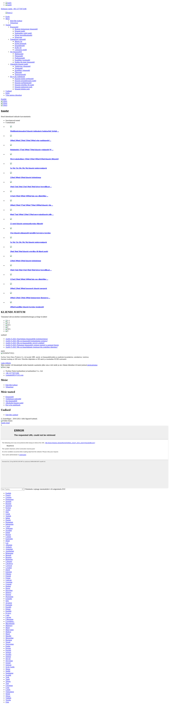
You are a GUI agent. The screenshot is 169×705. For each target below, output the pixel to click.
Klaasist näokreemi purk (23, 87)
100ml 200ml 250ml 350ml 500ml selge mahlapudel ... (30, 140)
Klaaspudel (14, 27)
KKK (8, 93)
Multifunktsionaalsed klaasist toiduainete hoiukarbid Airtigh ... (34, 131)
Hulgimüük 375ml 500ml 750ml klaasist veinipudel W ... (31, 150)
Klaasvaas (18, 37)
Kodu (8, 17)
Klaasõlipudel (20, 46)
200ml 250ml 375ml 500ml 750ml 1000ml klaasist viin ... (31, 205)
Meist (8, 19)
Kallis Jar (18, 48)
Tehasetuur (14, 23)
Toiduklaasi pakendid (18, 39)
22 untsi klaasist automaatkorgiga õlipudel (26, 224)
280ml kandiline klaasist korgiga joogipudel (27, 307)
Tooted (8, 25)
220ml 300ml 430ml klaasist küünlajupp (25, 177)
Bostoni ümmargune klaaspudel (26, 29)
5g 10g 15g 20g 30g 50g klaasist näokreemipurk (28, 168)
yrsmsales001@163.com (14, 375)
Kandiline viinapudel (22, 70)
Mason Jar (18, 41)
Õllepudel (18, 72)
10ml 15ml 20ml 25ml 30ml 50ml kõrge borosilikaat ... (31, 187)
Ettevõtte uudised (12, 415)
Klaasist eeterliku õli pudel (24, 85)
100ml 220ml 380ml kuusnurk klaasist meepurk (28, 288)
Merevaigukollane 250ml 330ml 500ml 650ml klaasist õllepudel (34, 159)
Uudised (9, 91)
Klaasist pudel (20, 31)
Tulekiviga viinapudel (22, 66)
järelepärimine (92, 365)
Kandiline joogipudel (22, 60)
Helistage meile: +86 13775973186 (13, 9)
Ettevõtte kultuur (16, 21)
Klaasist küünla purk (22, 89)
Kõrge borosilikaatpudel (23, 35)
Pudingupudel (20, 58)
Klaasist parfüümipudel (23, 83)
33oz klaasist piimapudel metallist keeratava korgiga (30, 233)
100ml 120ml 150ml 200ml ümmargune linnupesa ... (30, 298)
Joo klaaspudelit (16, 52)
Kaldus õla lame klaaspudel (25, 62)
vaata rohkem (6, 363)
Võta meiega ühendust (14, 95)
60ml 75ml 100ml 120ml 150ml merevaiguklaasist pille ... (32, 214)
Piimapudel (19, 56)
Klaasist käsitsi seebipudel (24, 79)
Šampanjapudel (20, 74)
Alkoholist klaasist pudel (19, 64)
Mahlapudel (19, 54)
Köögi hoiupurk (20, 43)
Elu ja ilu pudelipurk (17, 77)
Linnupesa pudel (21, 50)
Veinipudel (19, 68)
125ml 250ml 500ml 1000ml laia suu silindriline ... (29, 196)
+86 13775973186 (12, 373)
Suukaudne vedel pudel (23, 33)
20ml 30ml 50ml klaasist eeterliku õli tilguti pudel (29, 251)
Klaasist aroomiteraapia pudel (25, 81)
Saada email (5, 423)
